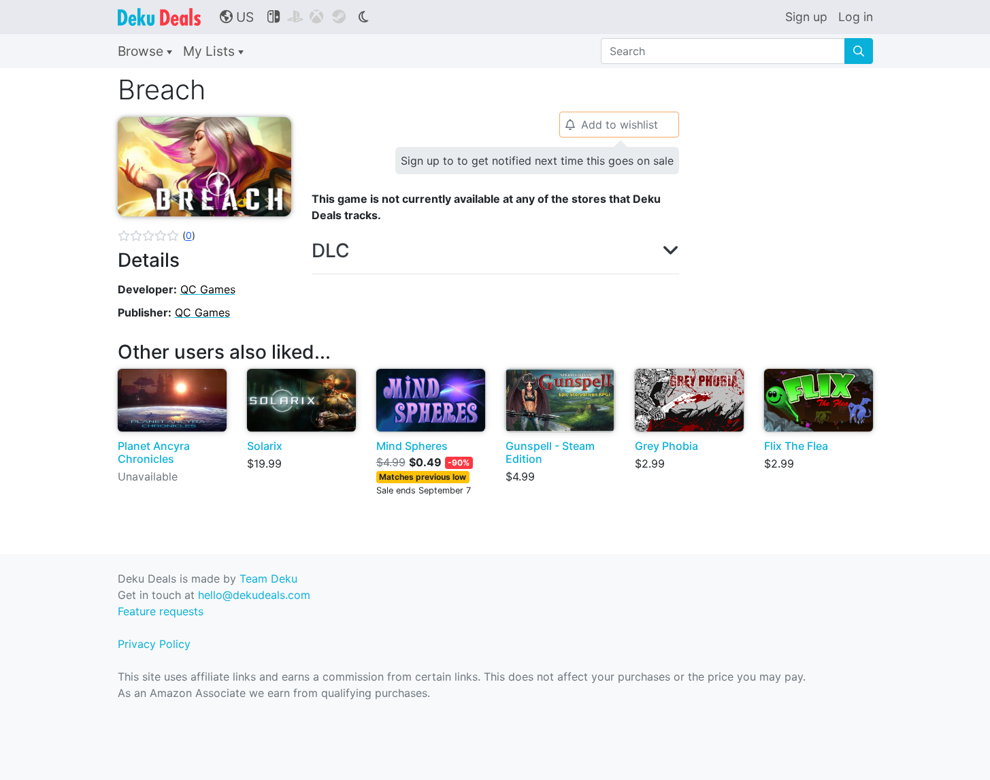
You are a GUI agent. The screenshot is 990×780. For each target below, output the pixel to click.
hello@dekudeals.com (254, 595)
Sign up (806, 17)
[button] (156, 235)
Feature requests (160, 611)
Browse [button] (142, 51)
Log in (855, 17)
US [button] (237, 17)
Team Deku (268, 578)
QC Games (207, 289)
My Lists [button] (210, 51)
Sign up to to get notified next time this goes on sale (537, 160)
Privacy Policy (154, 644)
